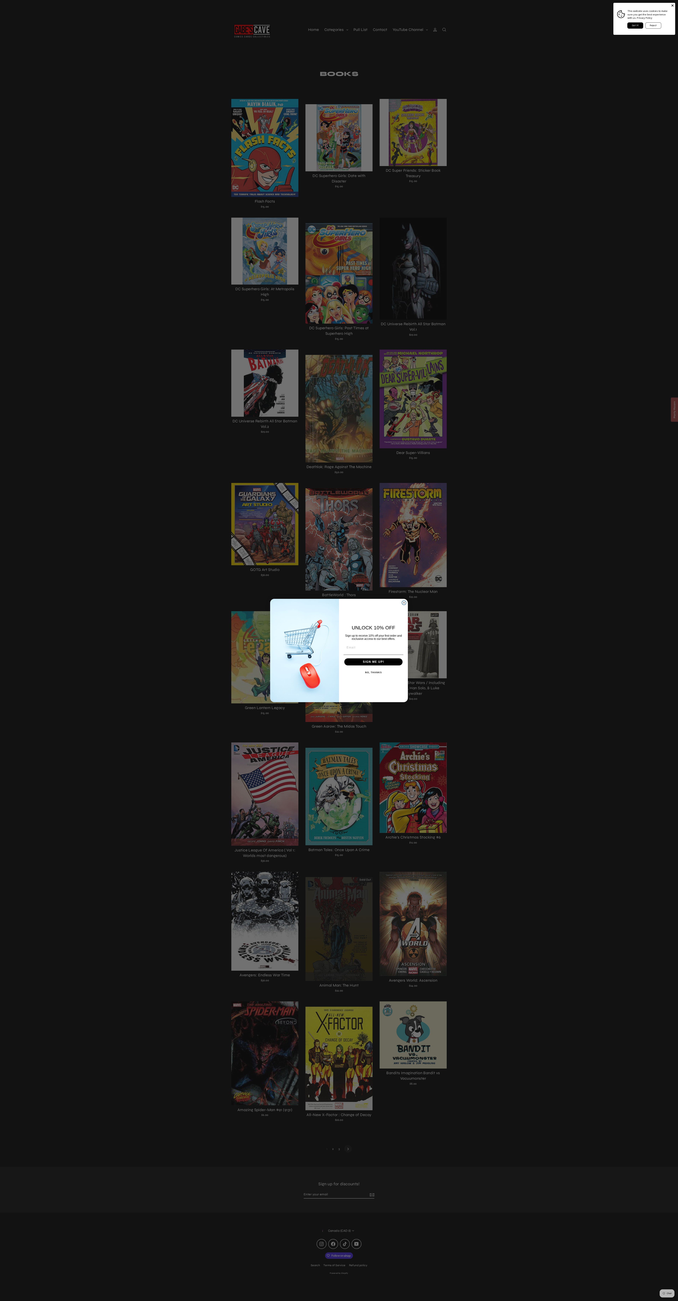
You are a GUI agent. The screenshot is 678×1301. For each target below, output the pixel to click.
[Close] (672, 5)
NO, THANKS (373, 672)
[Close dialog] (404, 603)
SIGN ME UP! (373, 661)
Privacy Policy (644, 17)
